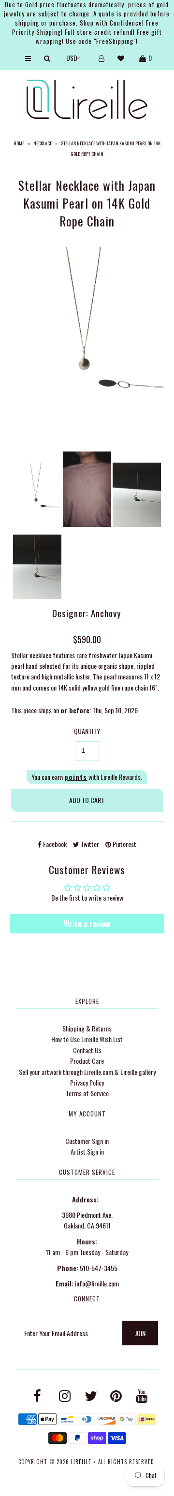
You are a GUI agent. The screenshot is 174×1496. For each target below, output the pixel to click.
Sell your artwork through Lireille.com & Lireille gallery (87, 1072)
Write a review (87, 924)
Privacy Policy (87, 1082)
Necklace (42, 143)
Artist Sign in (87, 1151)
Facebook (54, 844)
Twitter (89, 844)
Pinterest (123, 844)
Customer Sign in (87, 1141)
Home (19, 143)
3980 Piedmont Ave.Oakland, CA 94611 (87, 1220)
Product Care (87, 1061)
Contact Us (87, 1050)
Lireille (81, 1462)
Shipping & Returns (87, 1028)
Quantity (87, 731)
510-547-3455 (98, 1268)
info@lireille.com (97, 1283)
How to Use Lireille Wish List (87, 1039)
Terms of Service (87, 1093)
